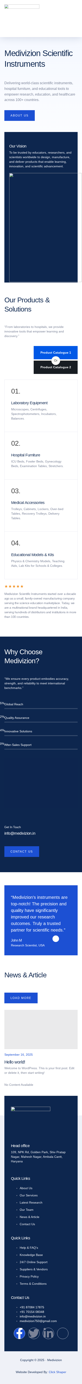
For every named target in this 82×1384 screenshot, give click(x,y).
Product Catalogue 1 (55, 352)
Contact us (21, 851)
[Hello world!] (41, 1029)
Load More (20, 998)
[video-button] (41, 782)
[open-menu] (77, 16)
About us (19, 115)
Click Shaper (57, 1372)
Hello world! (14, 1062)
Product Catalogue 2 (55, 367)
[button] (15, 391)
